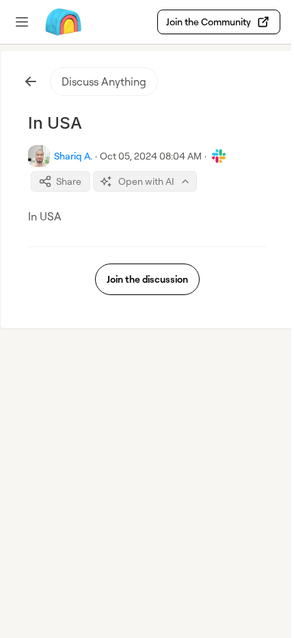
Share (68, 181)
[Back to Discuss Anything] (30, 81)
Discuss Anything (104, 81)
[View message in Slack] (218, 156)
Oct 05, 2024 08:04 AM (151, 156)
